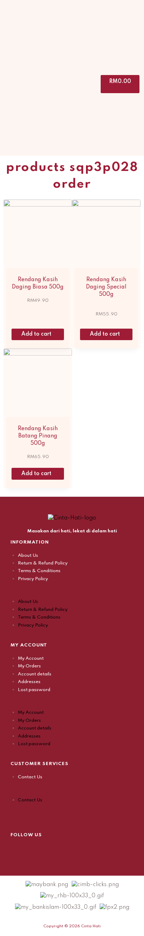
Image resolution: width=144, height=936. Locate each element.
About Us (28, 555)
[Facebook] (15, 849)
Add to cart (37, 334)
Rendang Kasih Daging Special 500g (106, 287)
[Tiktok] (50, 849)
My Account (31, 658)
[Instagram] (33, 849)
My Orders (29, 666)
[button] (72, 594)
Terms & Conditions (39, 571)
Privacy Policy (33, 579)
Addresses (29, 682)
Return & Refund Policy (42, 563)
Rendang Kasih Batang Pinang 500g (38, 436)
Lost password (34, 690)
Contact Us (30, 777)
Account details (34, 674)
